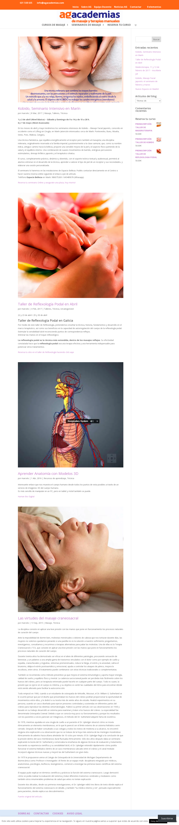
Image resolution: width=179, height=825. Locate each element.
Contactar (135, 7)
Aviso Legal (74, 813)
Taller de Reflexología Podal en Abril (47, 304)
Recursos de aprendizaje (55, 478)
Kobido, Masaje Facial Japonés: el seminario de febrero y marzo (146, 81)
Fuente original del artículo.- (30, 796)
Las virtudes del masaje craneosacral (48, 618)
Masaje (47, 113)
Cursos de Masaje (53, 25)
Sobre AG (86, 7)
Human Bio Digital (26, 496)
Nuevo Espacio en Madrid (147, 89)
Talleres (55, 113)
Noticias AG (120, 7)
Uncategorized (67, 308)
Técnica (63, 113)
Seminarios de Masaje (86, 25)
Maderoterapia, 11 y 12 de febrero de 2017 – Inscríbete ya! (148, 70)
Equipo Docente (102, 7)
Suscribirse (167, 818)
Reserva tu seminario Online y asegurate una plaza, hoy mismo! (47, 182)
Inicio (76, 7)
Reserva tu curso (119, 25)
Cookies (57, 813)
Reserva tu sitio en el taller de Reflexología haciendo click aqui (46, 352)
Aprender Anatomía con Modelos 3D (48, 473)
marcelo (25, 113)
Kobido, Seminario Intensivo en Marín (49, 108)
